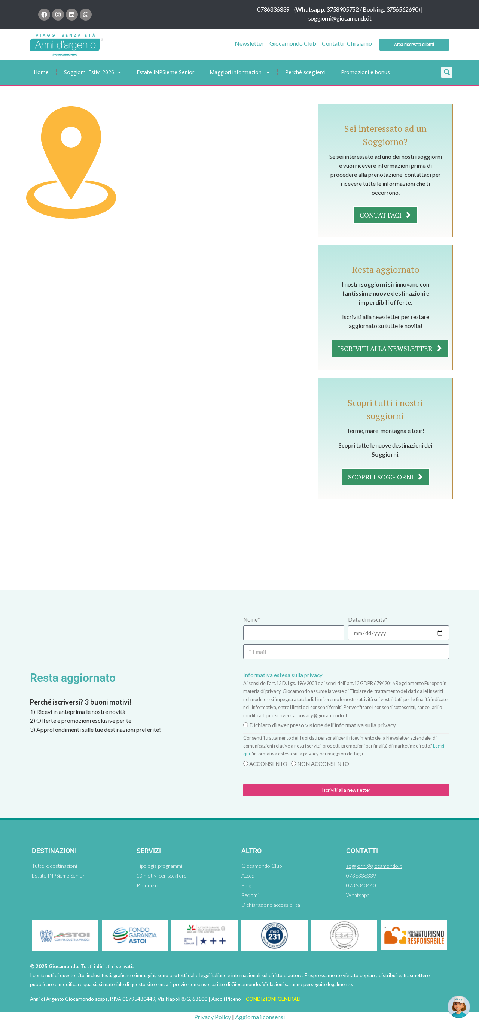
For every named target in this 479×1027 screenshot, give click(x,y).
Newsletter (249, 43)
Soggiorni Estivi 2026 (89, 72)
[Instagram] (58, 15)
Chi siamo (359, 43)
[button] (446, 72)
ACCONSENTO (268, 763)
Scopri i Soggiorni (381, 476)
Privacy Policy (212, 1016)
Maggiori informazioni (236, 72)
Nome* (251, 619)
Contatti (333, 43)
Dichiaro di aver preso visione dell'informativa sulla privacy (322, 725)
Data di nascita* (368, 619)
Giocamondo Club (292, 43)
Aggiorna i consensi (260, 1016)
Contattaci (381, 214)
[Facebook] (44, 15)
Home (41, 72)
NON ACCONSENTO (323, 763)
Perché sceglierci (305, 72)
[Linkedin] (72, 15)
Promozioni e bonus (365, 72)
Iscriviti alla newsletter (386, 348)
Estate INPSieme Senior (165, 72)
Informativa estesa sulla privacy (283, 675)
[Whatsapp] (86, 15)
